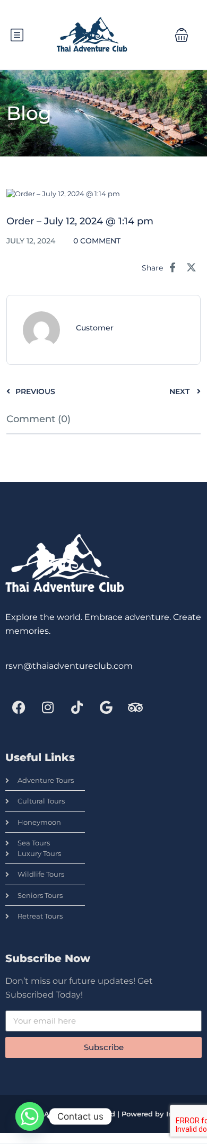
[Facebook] (18, 707)
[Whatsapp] (29, 1116)
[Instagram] (47, 707)
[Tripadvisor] (135, 707)
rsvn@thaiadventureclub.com (69, 666)
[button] (181, 35)
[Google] (106, 707)
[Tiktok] (77, 707)
